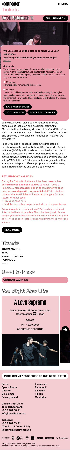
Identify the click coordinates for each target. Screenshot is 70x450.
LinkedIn (40, 390)
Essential (10, 66)
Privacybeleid (10, 397)
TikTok (39, 393)
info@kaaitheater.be (13, 413)
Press (5, 384)
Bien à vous (54, 446)
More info (7, 60)
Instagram (41, 384)
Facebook (41, 387)
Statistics (10, 89)
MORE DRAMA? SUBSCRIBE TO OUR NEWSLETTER (35, 376)
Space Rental (9, 387)
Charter (6, 390)
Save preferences (17, 106)
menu (63, 3)
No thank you (15, 112)
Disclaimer (8, 393)
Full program (56, 18)
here (23, 200)
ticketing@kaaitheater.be (16, 429)
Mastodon (41, 397)
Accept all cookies (42, 112)
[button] (65, 329)
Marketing (10, 82)
